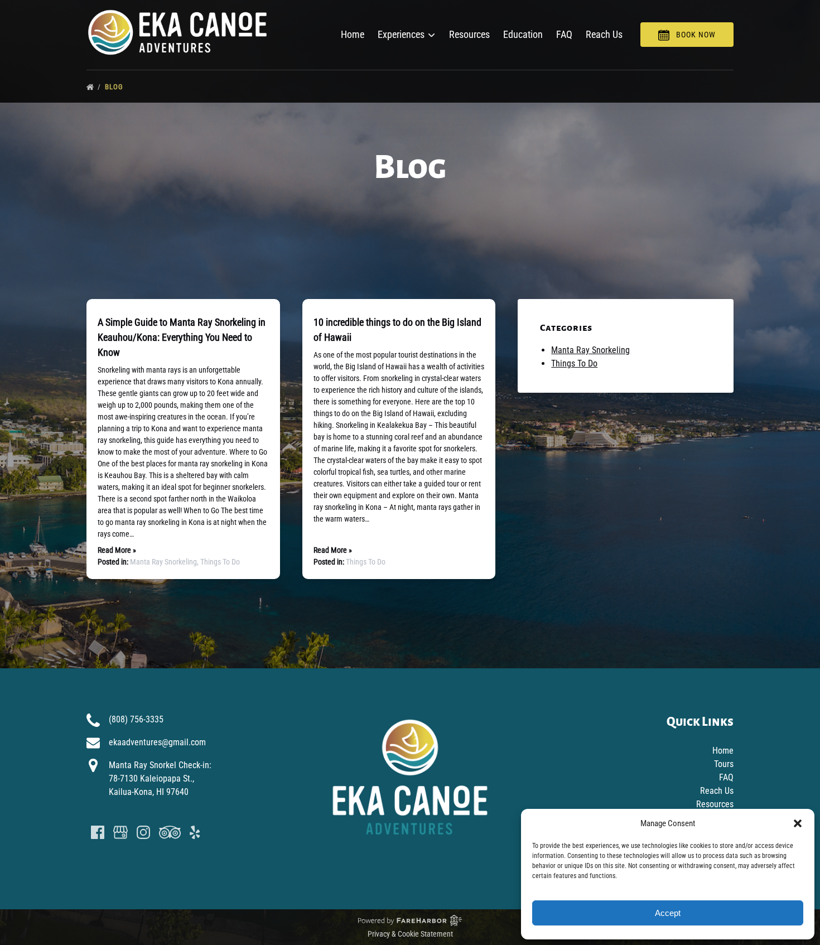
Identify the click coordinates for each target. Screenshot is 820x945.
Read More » (117, 550)
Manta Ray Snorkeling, (165, 561)
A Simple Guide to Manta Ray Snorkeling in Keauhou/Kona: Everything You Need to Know (182, 337)
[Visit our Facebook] (97, 832)
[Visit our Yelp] (195, 832)
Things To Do (220, 561)
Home (352, 34)
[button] (797, 823)
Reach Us (604, 34)
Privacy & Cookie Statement (410, 933)
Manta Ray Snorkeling (590, 350)
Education (523, 34)
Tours (724, 764)
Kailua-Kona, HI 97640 (149, 792)
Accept (668, 913)
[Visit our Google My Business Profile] (120, 832)
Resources (469, 34)
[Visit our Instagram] (143, 832)
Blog (115, 87)
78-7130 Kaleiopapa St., (151, 778)
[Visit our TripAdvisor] (170, 832)
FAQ (564, 34)
